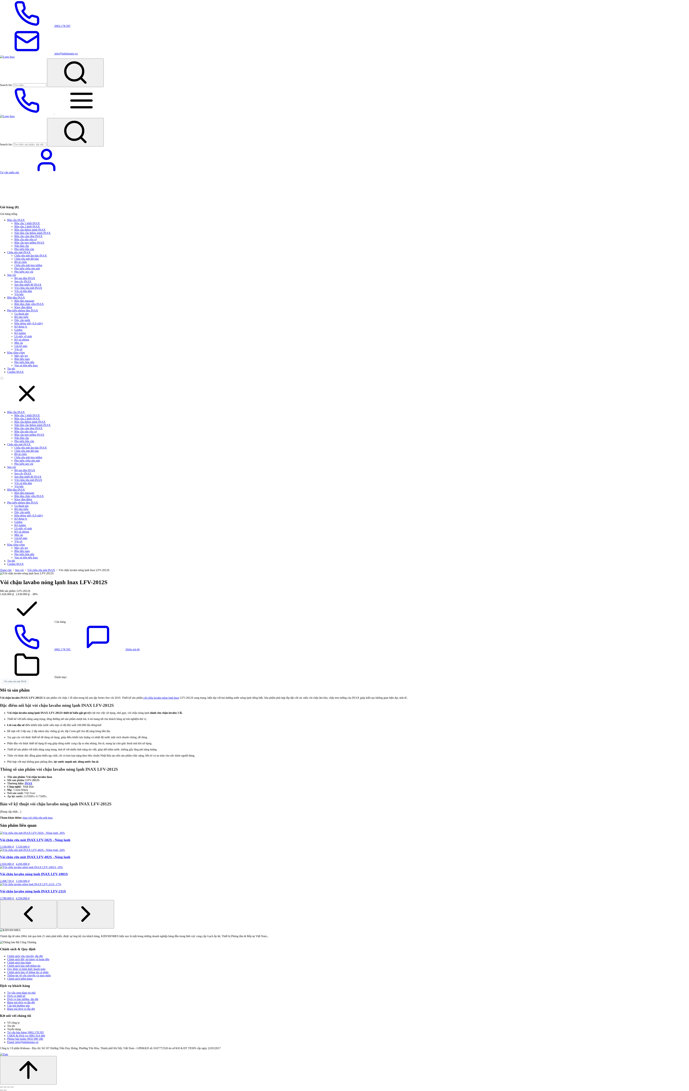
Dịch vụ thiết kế (16, 995)
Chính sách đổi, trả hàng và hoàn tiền (28, 959)
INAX (28, 783)
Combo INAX (15, 371)
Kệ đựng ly (20, 326)
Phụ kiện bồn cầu (24, 249)
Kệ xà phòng (21, 339)
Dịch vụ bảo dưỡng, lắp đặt (22, 999)
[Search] (75, 73)
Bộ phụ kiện (21, 316)
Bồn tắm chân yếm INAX (29, 304)
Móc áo (18, 342)
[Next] (85, 914)
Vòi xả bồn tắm (23, 291)
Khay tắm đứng (23, 307)
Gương (18, 329)
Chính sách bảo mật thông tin (23, 965)
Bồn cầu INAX (16, 220)
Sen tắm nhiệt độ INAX (27, 284)
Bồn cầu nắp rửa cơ (25, 239)
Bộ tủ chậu (20, 262)
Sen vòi (11, 274)
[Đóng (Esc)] (12, 1087)
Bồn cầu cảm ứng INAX (28, 236)
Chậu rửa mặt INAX (19, 252)
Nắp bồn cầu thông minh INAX (32, 232)
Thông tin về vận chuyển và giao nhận (29, 975)
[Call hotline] (27, 113)
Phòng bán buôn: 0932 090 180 (25, 1038)
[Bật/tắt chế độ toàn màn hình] (5, 1087)
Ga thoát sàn (21, 313)
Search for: (6, 85)
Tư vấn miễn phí (10, 172)
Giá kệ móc (20, 346)
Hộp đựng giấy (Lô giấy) (28, 323)
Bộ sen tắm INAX (24, 278)
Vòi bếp (19, 294)
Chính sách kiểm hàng (19, 978)
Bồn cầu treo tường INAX (29, 242)
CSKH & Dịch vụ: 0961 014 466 (26, 1035)
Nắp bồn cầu (21, 245)
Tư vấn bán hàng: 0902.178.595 (25, 1032)
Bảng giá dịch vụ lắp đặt (21, 1002)
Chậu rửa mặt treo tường (28, 265)
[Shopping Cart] (27, 200)
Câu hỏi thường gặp (18, 1005)
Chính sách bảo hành (19, 962)
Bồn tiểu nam (22, 358)
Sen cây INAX (22, 281)
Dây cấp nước (22, 320)
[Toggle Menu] (81, 113)
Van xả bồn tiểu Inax (26, 365)
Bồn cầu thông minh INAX (30, 229)
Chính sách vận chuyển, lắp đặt (25, 956)
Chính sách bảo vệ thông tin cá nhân (27, 972)
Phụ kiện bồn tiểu (24, 362)
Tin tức (11, 368)
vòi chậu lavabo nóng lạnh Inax (161, 697)
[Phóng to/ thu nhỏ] (1, 1087)
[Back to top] (28, 1070)
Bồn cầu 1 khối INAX (27, 223)
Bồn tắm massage (24, 300)
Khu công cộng (16, 352)
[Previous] (28, 914)
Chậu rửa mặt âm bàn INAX (30, 255)
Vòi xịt (18, 349)
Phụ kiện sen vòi (23, 271)
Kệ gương (20, 333)
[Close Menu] (27, 406)
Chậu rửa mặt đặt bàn (26, 258)
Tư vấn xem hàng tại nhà (21, 992)
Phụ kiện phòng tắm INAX (22, 310)
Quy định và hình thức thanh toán (26, 969)
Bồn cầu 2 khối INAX (27, 226)
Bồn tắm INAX (16, 297)
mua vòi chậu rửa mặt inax (38, 817)
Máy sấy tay (21, 355)
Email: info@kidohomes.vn (22, 1042)
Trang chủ (5, 570)
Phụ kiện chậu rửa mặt (27, 268)
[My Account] (46, 172)
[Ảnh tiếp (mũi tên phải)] (5, 1090)
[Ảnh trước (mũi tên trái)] (1, 1090)
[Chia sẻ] (8, 1087)
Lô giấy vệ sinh (23, 336)
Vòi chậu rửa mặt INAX (28, 287)
